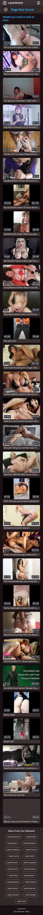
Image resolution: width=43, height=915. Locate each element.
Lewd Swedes (30, 895)
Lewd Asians (12, 843)
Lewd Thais (21, 901)
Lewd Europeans (30, 862)
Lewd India (13, 875)
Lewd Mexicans (30, 888)
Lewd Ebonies (11, 862)
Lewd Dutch (29, 856)
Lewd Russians (13, 895)
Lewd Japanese (13, 882)
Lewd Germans (30, 869)
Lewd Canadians (13, 849)
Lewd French (13, 869)
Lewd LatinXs (12, 888)
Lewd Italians (29, 875)
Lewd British (15, 2)
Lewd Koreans (30, 882)
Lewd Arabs (31, 837)
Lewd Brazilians (29, 843)
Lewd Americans (13, 837)
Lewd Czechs (14, 856)
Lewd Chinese (31, 849)
